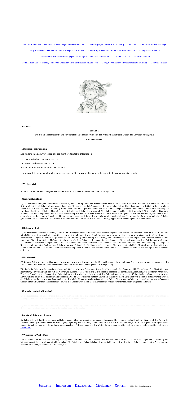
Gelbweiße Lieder (159, 63)
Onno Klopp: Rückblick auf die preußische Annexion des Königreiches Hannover (124, 50)
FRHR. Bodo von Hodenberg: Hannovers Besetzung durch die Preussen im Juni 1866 (60, 63)
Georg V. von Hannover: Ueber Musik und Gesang (124, 63)
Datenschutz (25, 327)
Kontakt (120, 385)
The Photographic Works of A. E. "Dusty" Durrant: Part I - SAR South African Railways (127, 44)
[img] (94, 14)
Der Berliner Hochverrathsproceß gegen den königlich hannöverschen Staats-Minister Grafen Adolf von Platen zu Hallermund (94, 56)
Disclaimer (103, 385)
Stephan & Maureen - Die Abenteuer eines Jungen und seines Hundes (53, 44)
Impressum (63, 385)
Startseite (44, 385)
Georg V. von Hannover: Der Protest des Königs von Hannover (56, 50)
